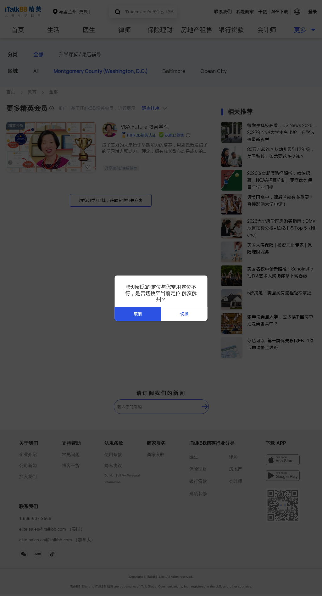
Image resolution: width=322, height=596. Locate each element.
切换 (184, 314)
